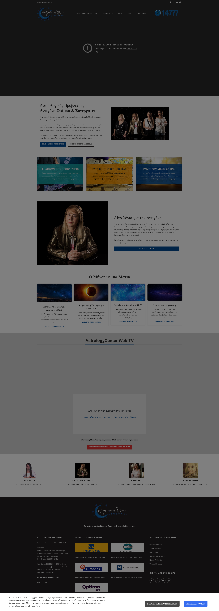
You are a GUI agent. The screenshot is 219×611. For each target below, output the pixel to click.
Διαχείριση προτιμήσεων (162, 603)
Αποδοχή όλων (195, 603)
